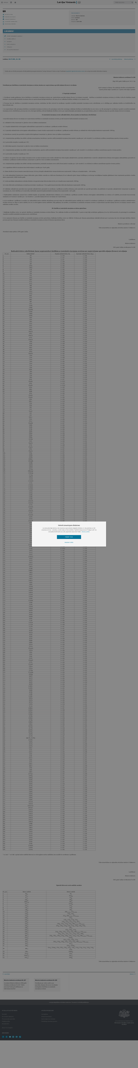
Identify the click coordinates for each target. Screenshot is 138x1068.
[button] (69, 543)
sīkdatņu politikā (86, 531)
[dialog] (69, 534)
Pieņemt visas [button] (69, 537)
